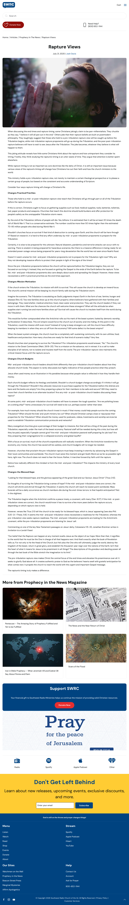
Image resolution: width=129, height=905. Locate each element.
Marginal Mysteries (11, 885)
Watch (5, 836)
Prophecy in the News (13, 876)
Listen (5, 832)
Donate (6, 854)
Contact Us (71, 871)
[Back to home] (9, 5)
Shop (5, 845)
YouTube (70, 845)
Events (6, 850)
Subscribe (84, 805)
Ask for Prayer (72, 880)
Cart (119, 5)
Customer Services (72, 901)
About (5, 859)
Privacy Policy (101, 898)
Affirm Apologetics (11, 889)
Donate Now (64, 705)
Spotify (69, 832)
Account (70, 876)
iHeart (68, 841)
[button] (125, 5)
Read (5, 841)
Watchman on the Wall (13, 871)
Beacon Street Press (12, 880)
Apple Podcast (72, 836)
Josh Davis (71, 53)
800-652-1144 (72, 886)
